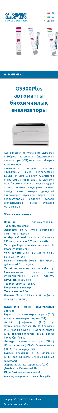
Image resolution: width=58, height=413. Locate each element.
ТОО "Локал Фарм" (32, 399)
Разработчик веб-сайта (16, 404)
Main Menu (15, 74)
